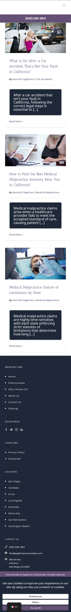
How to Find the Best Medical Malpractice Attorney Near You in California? (34, 179)
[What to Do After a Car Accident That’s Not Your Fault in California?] (35, 38)
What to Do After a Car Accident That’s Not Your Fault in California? (33, 66)
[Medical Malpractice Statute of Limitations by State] (35, 263)
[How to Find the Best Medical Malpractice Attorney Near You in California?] (35, 150)
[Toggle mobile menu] (64, 5)
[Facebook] (6, 429)
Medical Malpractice (47, 192)
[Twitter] (11, 429)
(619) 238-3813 (35, 18)
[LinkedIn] (21, 429)
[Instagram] (16, 429)
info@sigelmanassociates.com (26, 553)
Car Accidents (44, 79)
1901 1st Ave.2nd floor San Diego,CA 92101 (19, 563)
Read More (15, 121)
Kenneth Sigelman (23, 79)
